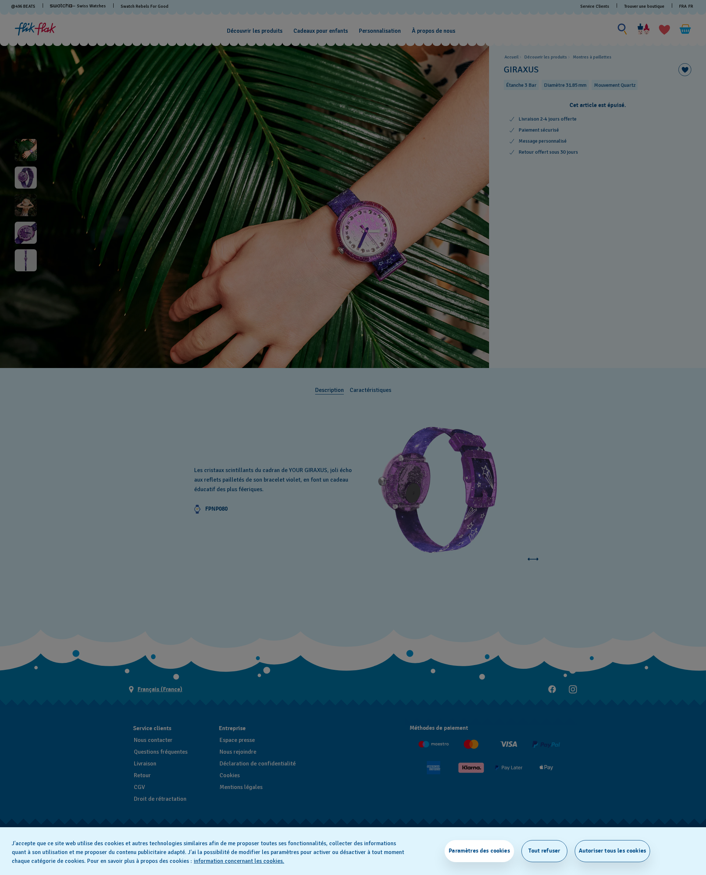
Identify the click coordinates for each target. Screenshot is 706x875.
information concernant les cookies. (239, 861)
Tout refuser (544, 850)
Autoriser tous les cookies (612, 850)
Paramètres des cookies (479, 850)
